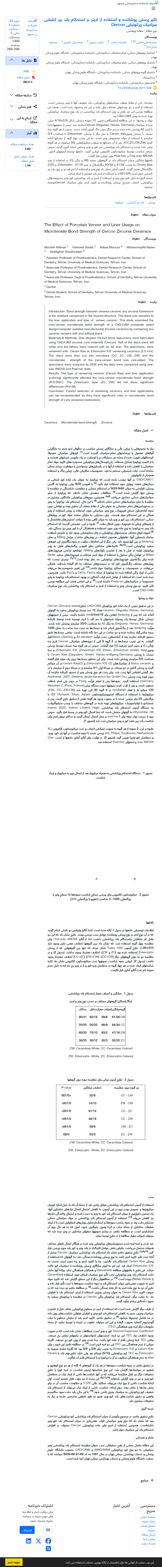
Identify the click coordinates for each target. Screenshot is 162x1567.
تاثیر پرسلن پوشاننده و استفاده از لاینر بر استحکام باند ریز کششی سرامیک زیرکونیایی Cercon (100, 21)
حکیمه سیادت (118, 41)
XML (26, 71)
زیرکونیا (119, 202)
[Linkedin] (28, 1541)
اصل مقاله (141, 430)
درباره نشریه (148, 1521)
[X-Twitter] (38, 1541)
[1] (152, 479)
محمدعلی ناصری (73, 41)
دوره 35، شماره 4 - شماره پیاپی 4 (14, 26)
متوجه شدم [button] (14, 1561)
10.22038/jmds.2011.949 (134, 87)
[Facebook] (48, 1541)
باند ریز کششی (135, 202)
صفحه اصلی (147, 1516)
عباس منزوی (96, 41)
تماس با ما (149, 1538)
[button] (63, 1563)
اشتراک (27, 1530)
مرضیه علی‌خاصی (146, 41)
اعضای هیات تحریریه (148, 1527)
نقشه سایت (148, 1543)
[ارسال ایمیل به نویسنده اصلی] (134, 41)
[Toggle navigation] (82, 8)
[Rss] (48, 1549)
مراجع (145, 1480)
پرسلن (151, 202)
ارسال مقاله (148, 1534)
